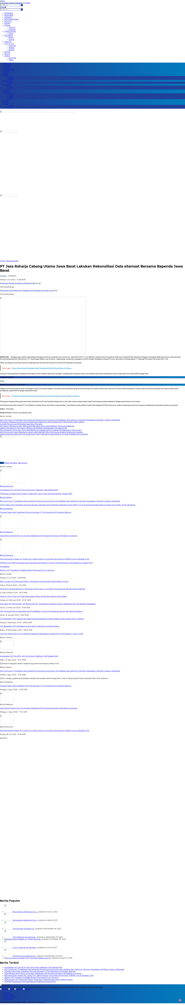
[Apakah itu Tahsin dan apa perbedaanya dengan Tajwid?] (10, 939)
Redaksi (3, 276)
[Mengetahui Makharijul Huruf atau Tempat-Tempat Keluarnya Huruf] (8, 920)
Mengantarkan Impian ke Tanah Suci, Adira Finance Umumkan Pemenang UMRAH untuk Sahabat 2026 (44, 731)
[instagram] (18, 3)
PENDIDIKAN (10, 32)
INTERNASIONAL (11, 19)
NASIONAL (8, 15)
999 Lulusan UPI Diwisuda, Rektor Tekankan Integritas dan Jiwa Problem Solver (38, 980)
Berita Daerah (12, 261)
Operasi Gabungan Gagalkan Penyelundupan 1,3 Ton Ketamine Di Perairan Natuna (35, 686)
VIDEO (7, 56)
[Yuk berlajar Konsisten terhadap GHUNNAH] (8, 929)
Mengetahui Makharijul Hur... (25, 912)
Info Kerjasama (8, 995)
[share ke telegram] (27, 283)
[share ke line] (33, 283)
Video (11, 60)
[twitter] (11, 3)
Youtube (12, 58)
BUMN (7, 23)
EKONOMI (8, 36)
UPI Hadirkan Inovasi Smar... (24, 937)
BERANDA (8, 13)
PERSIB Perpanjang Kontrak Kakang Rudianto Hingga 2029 (30, 982)
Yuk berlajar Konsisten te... (24, 929)
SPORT (7, 52)
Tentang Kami (8, 998)
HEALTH (7, 42)
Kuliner (12, 50)
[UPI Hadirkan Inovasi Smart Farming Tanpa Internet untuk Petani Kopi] (8, 937)
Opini (11, 34)
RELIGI (7, 54)
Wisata (11, 48)
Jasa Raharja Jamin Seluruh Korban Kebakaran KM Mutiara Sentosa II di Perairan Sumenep (38, 708)
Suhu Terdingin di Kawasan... (25, 948)
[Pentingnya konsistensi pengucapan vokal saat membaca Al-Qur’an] (8, 956)
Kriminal (12, 29)
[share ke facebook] (4, 283)
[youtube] (26, 3)
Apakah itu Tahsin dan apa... (29, 939)
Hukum (12, 27)
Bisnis (11, 38)
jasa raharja (22, 463)
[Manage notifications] (180, 1000)
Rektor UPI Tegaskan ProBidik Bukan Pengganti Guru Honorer (31, 978)
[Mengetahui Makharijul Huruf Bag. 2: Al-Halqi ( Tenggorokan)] (8, 912)
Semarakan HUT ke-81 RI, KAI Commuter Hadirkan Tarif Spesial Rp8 (29, 656)
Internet (12, 46)
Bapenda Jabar (10, 463)
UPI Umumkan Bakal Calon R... (38, 958)
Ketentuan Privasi (9, 997)
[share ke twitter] (11, 283)
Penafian (7, 993)
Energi (11, 40)
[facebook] (4, 3)
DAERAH (8, 17)
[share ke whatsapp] (19, 283)
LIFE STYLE (9, 44)
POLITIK (7, 21)
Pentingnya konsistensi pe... (24, 956)
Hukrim (7, 25)
